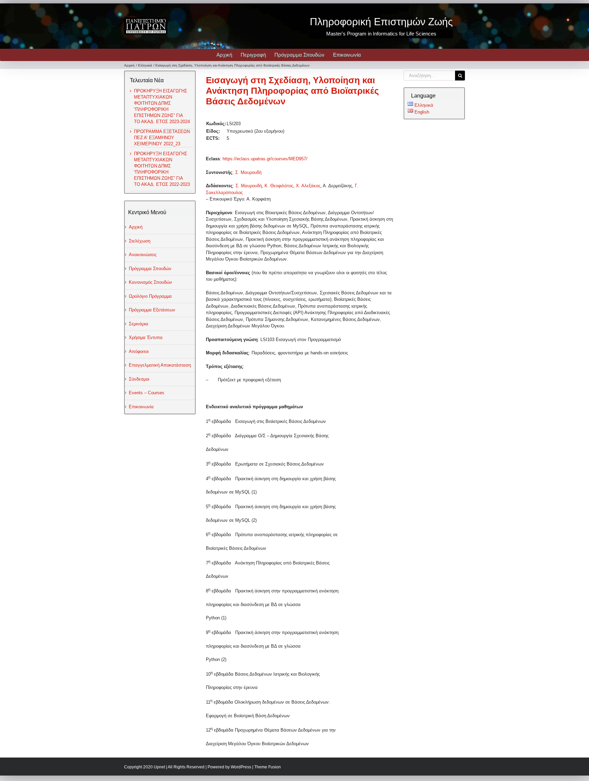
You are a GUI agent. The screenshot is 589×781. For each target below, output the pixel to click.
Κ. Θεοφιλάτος (279, 185)
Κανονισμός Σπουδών (150, 282)
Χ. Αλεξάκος (308, 185)
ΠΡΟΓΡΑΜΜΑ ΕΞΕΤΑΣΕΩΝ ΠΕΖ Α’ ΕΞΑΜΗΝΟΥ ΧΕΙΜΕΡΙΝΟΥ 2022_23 (162, 137)
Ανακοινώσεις (142, 254)
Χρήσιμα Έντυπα (146, 337)
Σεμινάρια (138, 323)
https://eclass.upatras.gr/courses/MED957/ (265, 158)
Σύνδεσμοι (139, 379)
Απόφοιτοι (139, 351)
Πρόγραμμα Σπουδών (150, 268)
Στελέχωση (139, 241)
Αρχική (135, 227)
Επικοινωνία (141, 406)
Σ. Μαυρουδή (248, 172)
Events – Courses (146, 392)
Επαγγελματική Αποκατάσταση (160, 365)
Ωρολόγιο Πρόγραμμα (150, 296)
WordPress (241, 767)
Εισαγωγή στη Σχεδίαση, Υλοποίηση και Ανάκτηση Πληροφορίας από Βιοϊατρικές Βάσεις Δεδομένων (292, 90)
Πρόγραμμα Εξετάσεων (152, 309)
